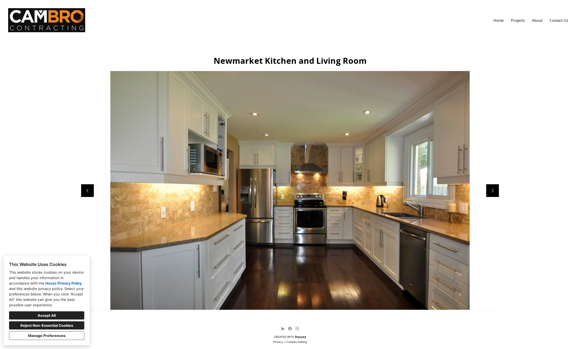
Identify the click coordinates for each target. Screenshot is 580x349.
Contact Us (559, 20)
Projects (518, 20)
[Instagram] (297, 329)
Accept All (47, 315)
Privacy (278, 342)
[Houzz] (283, 329)
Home (498, 20)
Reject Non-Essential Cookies (46, 325)
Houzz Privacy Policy (63, 283)
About (537, 20)
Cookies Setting (297, 342)
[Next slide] (492, 190)
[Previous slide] (87, 190)
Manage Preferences (46, 335)
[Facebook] (290, 329)
